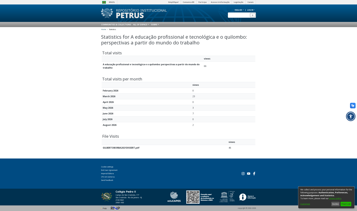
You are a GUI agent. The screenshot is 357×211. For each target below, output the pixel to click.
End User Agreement (109, 170)
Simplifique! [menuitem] (173, 2)
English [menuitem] (239, 10)
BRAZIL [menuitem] (112, 2)
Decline (335, 204)
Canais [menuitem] (251, 2)
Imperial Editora (107, 173)
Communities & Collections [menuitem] (116, 24)
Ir (253, 15)
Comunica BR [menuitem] (188, 2)
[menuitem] (141, 24)
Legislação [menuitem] (238, 2)
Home (103, 29)
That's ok (345, 204)
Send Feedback (107, 180)
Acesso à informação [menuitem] (220, 2)
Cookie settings (107, 167)
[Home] (140, 13)
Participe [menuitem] (202, 2)
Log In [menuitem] (250, 10)
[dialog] (326, 197)
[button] (351, 116)
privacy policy (335, 198)
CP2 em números (108, 177)
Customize (305, 204)
